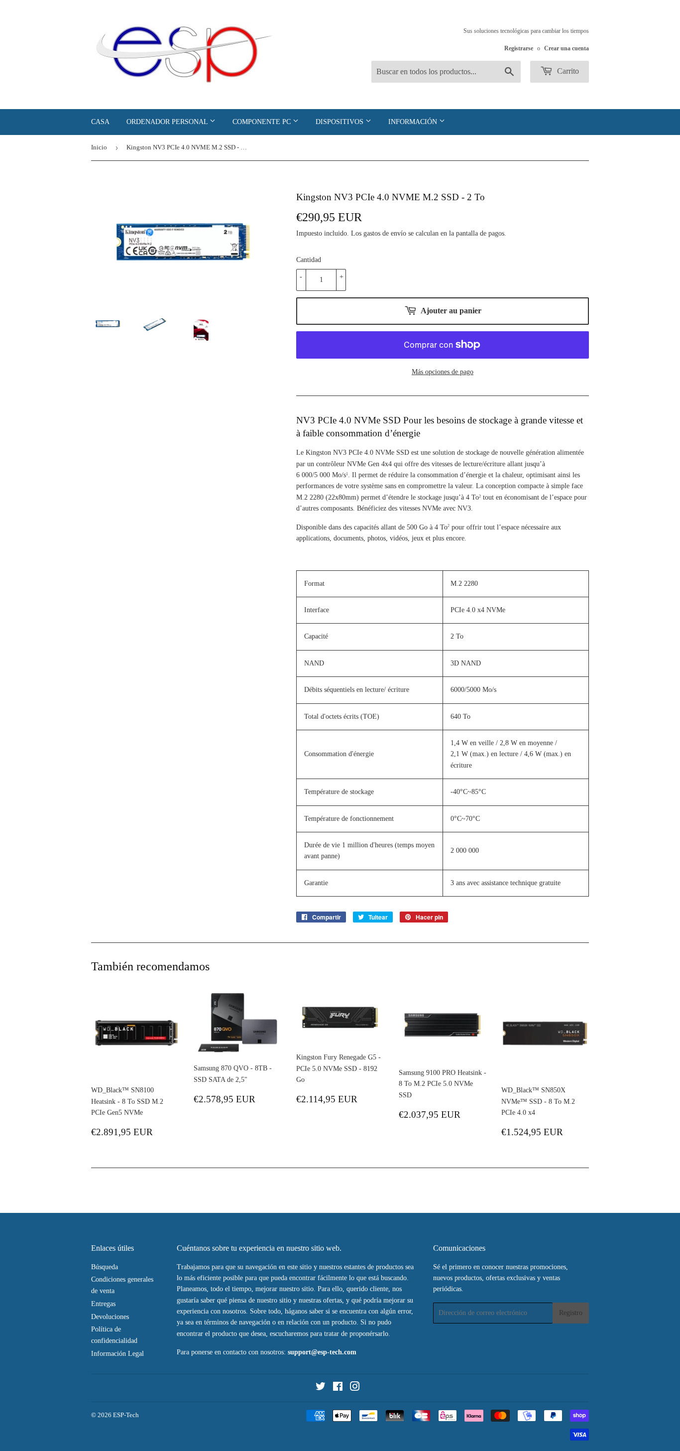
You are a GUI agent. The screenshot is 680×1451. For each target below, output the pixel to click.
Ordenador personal (168, 122)
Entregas (103, 1304)
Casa (100, 122)
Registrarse (518, 48)
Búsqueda (104, 1267)
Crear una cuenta (566, 48)
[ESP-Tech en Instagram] (355, 1388)
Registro (570, 1313)
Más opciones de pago (442, 372)
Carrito (567, 71)
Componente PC (262, 122)
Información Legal (117, 1353)
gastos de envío (384, 233)
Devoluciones (110, 1316)
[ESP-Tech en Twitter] (321, 1388)
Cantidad (308, 260)
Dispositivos (340, 122)
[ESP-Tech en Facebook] (338, 1388)
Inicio (99, 147)
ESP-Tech (126, 1415)
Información (413, 122)
